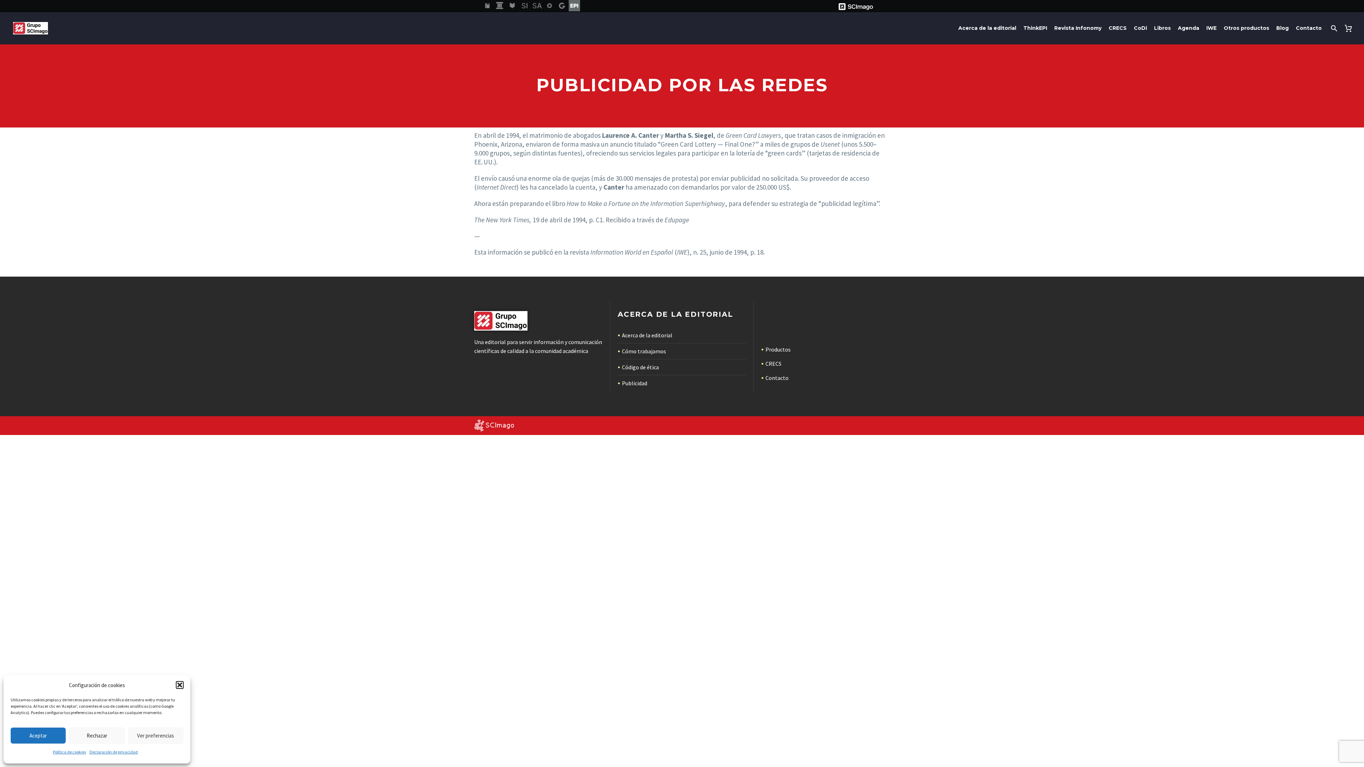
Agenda (1188, 28)
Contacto (1309, 28)
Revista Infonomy (1078, 28)
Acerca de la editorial (987, 28)
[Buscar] (1333, 28)
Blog (1282, 28)
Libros (1162, 28)
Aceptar (38, 735)
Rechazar (97, 735)
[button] (179, 685)
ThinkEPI (1035, 28)
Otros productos (1246, 28)
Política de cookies (69, 752)
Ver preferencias (155, 735)
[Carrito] (1349, 28)
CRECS (1118, 28)
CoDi (1140, 28)
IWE (1211, 28)
